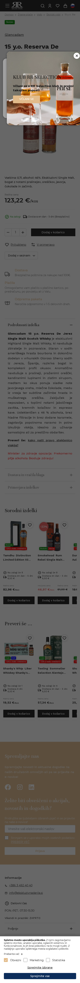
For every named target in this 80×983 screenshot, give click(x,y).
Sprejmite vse (40, 976)
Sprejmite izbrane (40, 967)
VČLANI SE (26, 99)
